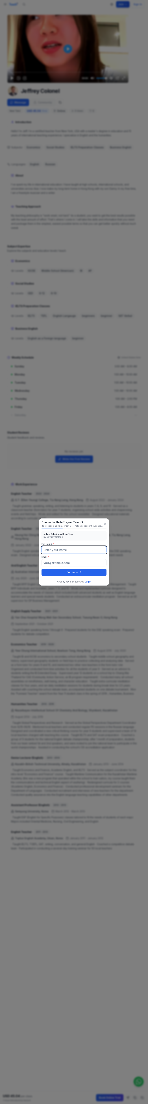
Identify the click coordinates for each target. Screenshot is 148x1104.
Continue (72, 572)
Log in (88, 581)
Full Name (48, 544)
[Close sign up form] (104, 524)
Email (45, 557)
